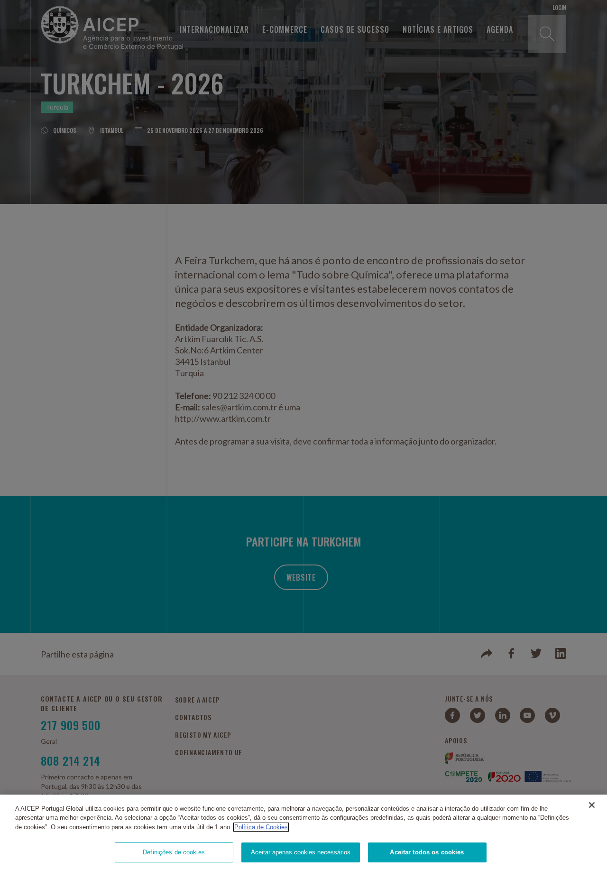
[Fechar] (591, 805)
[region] (303, 832)
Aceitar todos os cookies (427, 852)
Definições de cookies (174, 852)
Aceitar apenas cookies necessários (300, 852)
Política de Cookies (261, 827)
